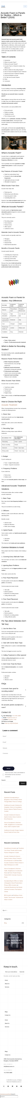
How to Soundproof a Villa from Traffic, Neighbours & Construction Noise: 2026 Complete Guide (13, 824)
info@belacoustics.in (12, 717)
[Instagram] (3, 1086)
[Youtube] (21, 1086)
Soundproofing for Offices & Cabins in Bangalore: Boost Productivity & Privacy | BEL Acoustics (13, 883)
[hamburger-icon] (25, 6)
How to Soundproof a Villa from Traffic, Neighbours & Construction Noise (13, 871)
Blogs (6, 1011)
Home (6, 980)
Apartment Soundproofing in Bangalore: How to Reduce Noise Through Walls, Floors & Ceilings (13, 799)
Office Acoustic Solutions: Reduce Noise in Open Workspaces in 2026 (14, 863)
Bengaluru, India (12, 719)
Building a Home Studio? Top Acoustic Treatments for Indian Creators (13, 897)
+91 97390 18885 (8, 1072)
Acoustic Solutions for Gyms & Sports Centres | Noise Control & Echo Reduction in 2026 (12, 858)
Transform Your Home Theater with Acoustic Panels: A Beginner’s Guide (14, 850)
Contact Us (7, 1015)
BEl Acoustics (7, 895)
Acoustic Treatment (9, 405)
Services (7, 987)
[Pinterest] (16, 1086)
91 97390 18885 (17, 715)
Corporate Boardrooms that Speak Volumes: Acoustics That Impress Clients (13, 889)
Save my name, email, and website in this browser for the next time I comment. (15, 774)
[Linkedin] (12, 1086)
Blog (5, 923)
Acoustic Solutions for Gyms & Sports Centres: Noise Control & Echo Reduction (12, 817)
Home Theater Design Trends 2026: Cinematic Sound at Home (13, 875)
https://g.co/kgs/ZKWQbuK (11, 723)
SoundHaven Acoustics (10, 848)
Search (23, 783)
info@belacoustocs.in (9, 1066)
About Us (7, 983)
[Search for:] (14, 910)
